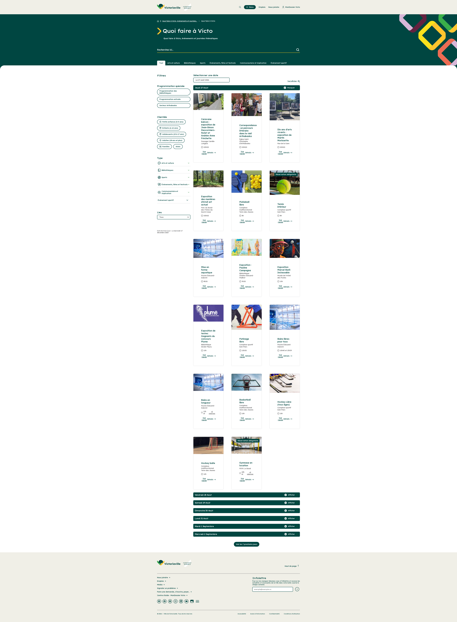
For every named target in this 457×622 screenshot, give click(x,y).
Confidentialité (274, 614)
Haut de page (291, 566)
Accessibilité (242, 614)
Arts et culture (173, 63)
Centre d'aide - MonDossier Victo (171, 595)
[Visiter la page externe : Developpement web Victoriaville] (197, 601)
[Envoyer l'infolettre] (297, 589)
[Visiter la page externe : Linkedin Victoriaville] (181, 601)
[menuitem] (174, 7)
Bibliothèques (190, 63)
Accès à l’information (257, 614)
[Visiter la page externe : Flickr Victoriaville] (192, 601)
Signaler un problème (166, 588)
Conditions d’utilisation (292, 614)
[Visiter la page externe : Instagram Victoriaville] (176, 601)
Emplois (160, 581)
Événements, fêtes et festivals (223, 63)
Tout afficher (292, 81)
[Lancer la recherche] (298, 50)
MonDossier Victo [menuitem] (292, 7)
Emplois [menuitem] (262, 7)
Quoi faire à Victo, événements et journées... (179, 21)
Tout (161, 63)
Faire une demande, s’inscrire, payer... (173, 592)
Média (159, 585)
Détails (210, 153)
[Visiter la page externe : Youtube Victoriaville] (186, 601)
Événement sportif (279, 63)
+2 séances (212, 412)
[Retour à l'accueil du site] (158, 21)
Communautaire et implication (253, 63)
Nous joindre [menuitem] (273, 7)
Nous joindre (162, 577)
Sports (202, 63)
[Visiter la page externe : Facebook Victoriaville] (159, 601)
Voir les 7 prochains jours (246, 544)
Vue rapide (204, 153)
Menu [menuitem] (251, 7)
